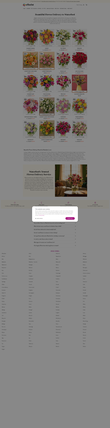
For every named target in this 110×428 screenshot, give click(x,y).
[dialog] (55, 214)
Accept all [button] (70, 218)
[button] (39, 218)
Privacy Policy (41, 215)
